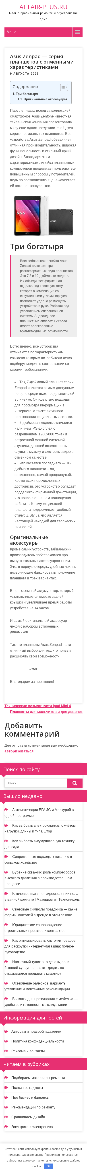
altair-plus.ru (43, 6)
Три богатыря (27, 94)
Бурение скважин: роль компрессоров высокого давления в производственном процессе (39, 878)
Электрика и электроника (32, 1127)
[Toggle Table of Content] (62, 87)
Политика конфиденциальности (37, 1041)
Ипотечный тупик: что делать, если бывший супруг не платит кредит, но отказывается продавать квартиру (36, 967)
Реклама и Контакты (28, 1051)
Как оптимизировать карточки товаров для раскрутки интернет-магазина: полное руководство (40, 946)
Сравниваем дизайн (28, 1117)
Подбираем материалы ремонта (38, 1078)
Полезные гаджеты (27, 1088)
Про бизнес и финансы (30, 1097)
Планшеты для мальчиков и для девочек (46, 712)
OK (49, 1166)
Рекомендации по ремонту (33, 1107)
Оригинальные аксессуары (45, 99)
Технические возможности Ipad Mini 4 (37, 706)
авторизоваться (18, 751)
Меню (11, 32)
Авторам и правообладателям (36, 1031)
